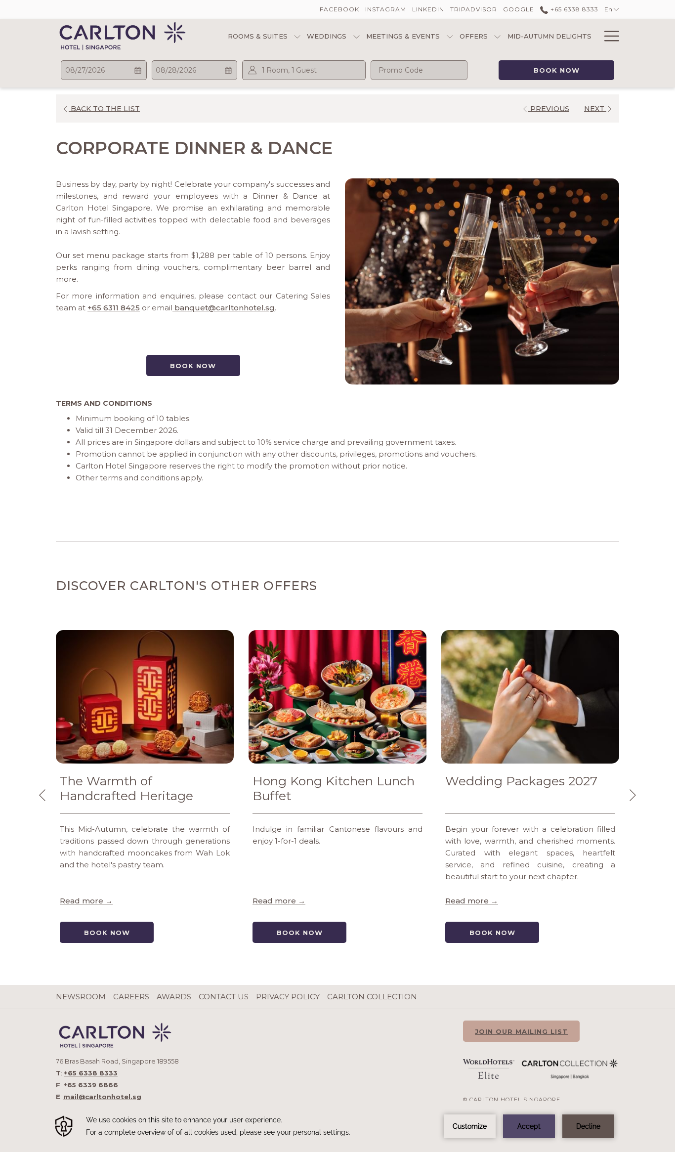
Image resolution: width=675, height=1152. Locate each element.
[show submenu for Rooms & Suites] (297, 36)
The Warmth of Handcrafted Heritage (126, 788)
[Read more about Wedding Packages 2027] (530, 697)
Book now (557, 70)
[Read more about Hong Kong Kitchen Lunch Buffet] (337, 697)
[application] (337, 1126)
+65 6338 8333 (573, 9)
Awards (174, 996)
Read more (82, 900)
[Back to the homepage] (122, 36)
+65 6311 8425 (113, 307)
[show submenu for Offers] (497, 36)
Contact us (224, 996)
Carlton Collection (372, 996)
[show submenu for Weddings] (356, 36)
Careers (131, 996)
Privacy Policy (288, 996)
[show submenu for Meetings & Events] (450, 36)
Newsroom (81, 996)
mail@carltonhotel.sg (102, 1097)
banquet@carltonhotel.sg (223, 307)
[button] (104, 70)
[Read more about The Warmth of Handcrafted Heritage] (145, 697)
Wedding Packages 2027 (521, 780)
